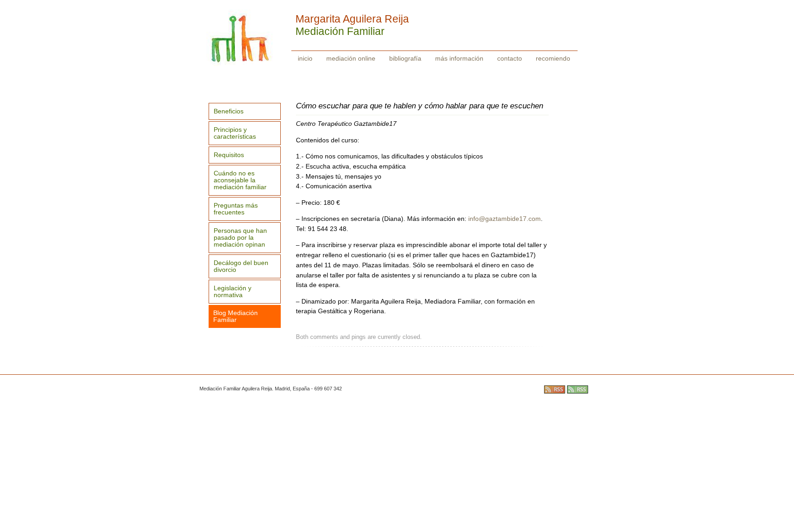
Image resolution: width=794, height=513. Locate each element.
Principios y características (235, 133)
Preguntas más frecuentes (236, 209)
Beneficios (229, 111)
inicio (305, 58)
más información (459, 58)
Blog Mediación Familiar (235, 316)
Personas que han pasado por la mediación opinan (240, 237)
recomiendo (553, 58)
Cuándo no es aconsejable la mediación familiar (240, 180)
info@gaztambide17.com (504, 218)
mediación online (350, 58)
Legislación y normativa (232, 292)
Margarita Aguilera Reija (352, 19)
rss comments (577, 389)
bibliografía (405, 58)
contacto (509, 58)
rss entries (554, 389)
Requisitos (229, 155)
